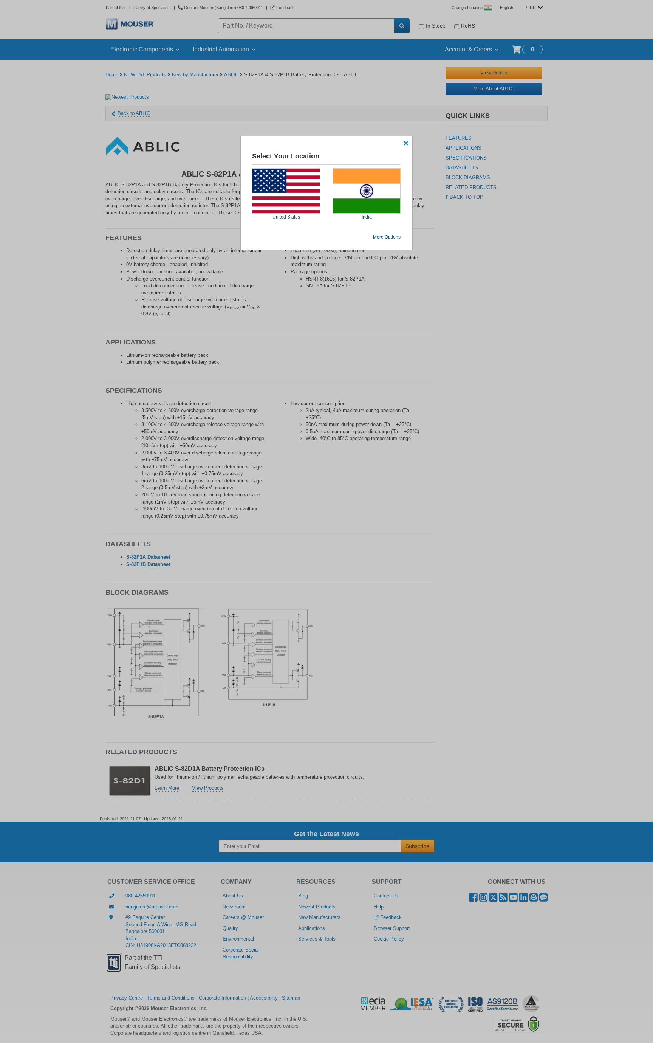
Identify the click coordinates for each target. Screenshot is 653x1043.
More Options (387, 237)
